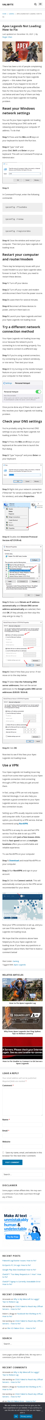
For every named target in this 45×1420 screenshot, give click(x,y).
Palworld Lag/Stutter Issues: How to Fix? (19, 1260)
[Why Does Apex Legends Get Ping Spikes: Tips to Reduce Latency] (22, 1018)
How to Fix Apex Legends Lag (22, 1003)
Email (5, 1130)
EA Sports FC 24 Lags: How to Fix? (16, 1265)
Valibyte (7, 4)
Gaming (16, 961)
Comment (8, 1085)
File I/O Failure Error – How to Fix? (21, 1328)
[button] (40, 4)
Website (6, 1141)
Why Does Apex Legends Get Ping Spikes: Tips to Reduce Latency (22, 1032)
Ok (16, 1416)
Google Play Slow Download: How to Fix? (19, 1269)
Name (6, 1119)
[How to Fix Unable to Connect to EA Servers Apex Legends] (22, 1048)
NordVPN (23, 823)
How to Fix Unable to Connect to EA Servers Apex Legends (22, 1062)
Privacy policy (26, 1416)
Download (14, 860)
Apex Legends (20, 964)
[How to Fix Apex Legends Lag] (22, 990)
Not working (7, 1306)
